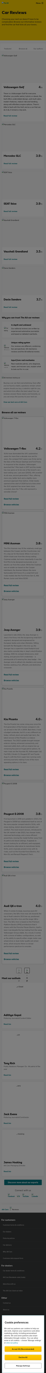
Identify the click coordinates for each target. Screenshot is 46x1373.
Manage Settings (23, 1366)
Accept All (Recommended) (23, 1349)
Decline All (23, 1357)
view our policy (12, 1343)
